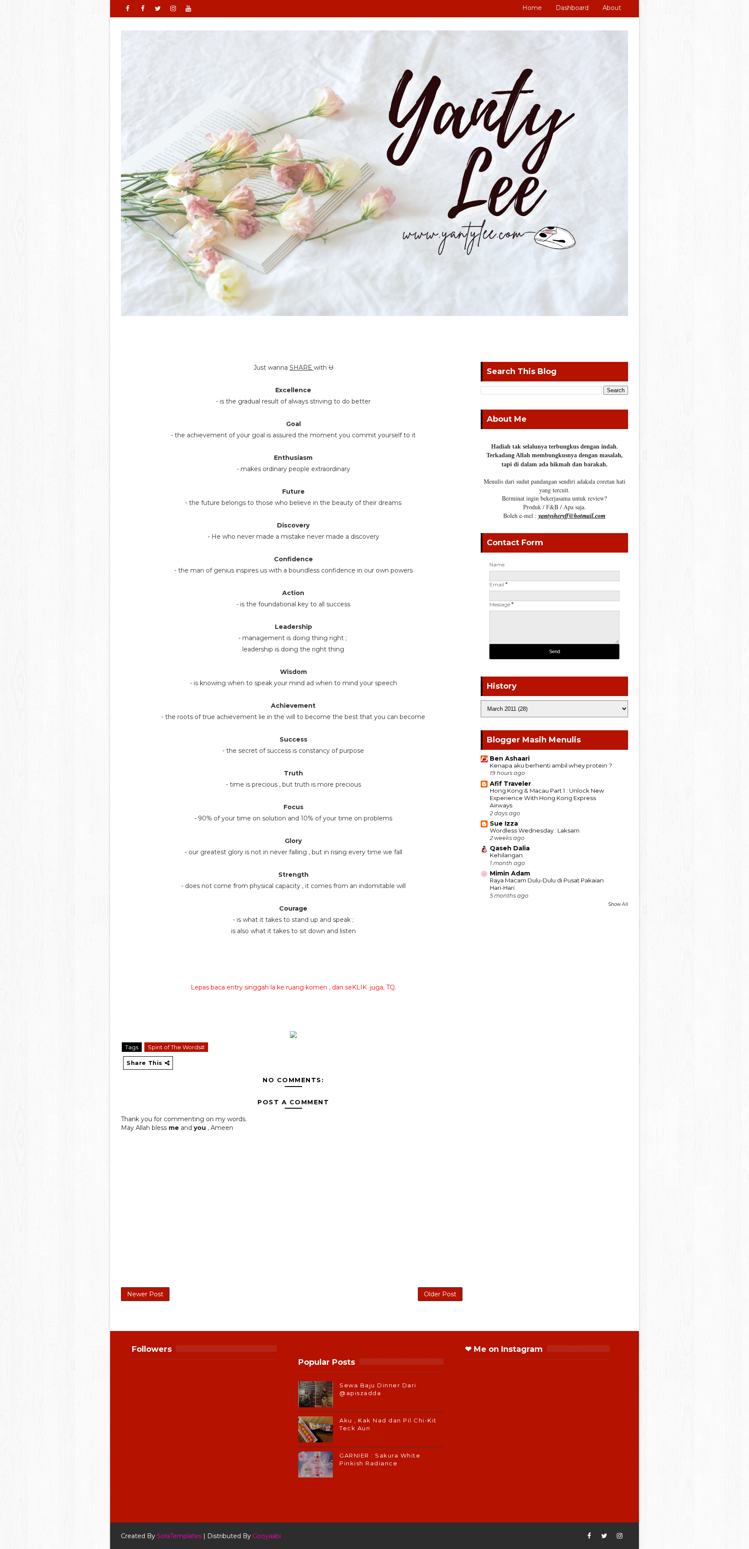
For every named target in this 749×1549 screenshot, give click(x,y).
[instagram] (172, 8)
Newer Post (145, 1294)
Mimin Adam (510, 873)
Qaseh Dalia (510, 848)
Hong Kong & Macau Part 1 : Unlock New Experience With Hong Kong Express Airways (547, 798)
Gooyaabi (267, 1536)
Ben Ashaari (510, 758)
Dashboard (572, 8)
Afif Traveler (510, 784)
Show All (618, 904)
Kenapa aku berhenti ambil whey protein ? (551, 765)
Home (532, 8)
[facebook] (127, 8)
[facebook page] (142, 8)
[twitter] (157, 8)
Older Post (440, 1294)
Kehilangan (506, 855)
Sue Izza (504, 823)
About (611, 8)
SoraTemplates (179, 1536)
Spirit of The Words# (176, 1047)
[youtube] (188, 8)
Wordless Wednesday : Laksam (535, 830)
